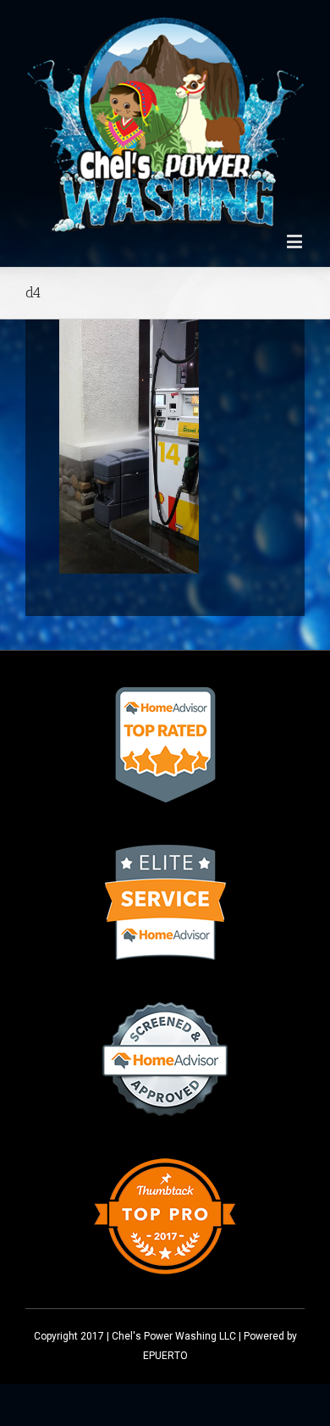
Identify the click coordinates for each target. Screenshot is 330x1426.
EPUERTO (165, 1356)
